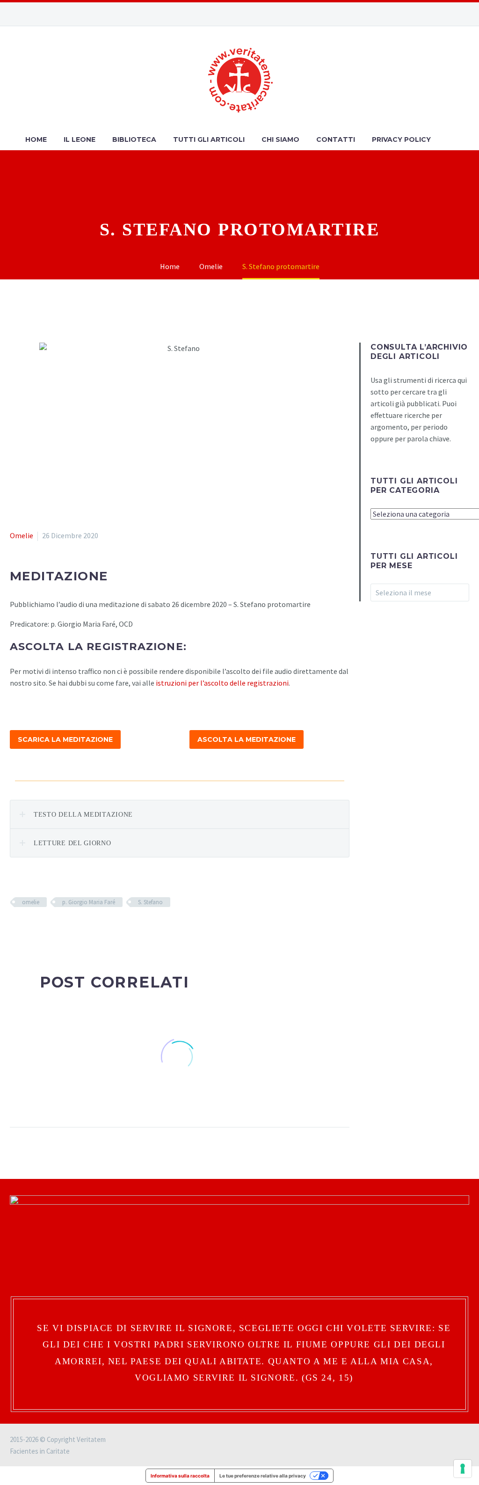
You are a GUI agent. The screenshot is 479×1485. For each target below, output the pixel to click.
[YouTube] (450, 14)
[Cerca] (449, 140)
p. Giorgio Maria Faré (88, 902)
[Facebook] (422, 14)
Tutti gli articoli (209, 139)
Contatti (335, 139)
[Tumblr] (56, 929)
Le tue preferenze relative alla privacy (262, 1475)
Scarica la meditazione (65, 739)
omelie (30, 902)
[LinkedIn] (70, 929)
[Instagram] (436, 14)
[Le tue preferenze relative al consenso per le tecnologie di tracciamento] (463, 1469)
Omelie (21, 535)
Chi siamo (280, 139)
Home (36, 139)
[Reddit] (83, 929)
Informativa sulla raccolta (180, 1475)
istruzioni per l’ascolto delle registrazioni (222, 683)
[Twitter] (29, 929)
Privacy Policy (401, 139)
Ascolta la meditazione (246, 739)
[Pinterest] (43, 929)
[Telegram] (464, 14)
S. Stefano (150, 902)
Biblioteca (134, 139)
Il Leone (79, 139)
